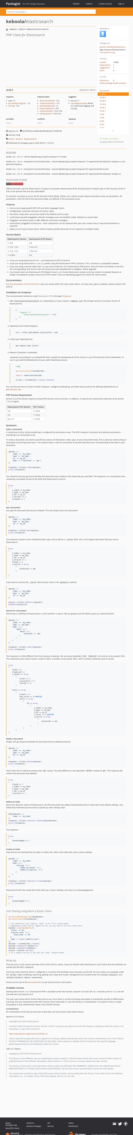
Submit (89, 3)
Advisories (104, 80)
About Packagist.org (11, 1124)
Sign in (121, 3)
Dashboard (73, 1126)
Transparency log (107, 52)
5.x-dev (103, 104)
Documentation (34, 982)
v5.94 (102, 117)
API (48, 1123)
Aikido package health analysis (113, 83)
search (20, 139)
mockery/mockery (47, 103)
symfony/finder (46, 111)
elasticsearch (31, 139)
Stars (102, 70)
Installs (103, 62)
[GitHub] (126, 1124)
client (12, 139)
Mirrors (50, 1126)
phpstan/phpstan (47, 106)
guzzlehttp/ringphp (16, 103)
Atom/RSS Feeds (12, 1128)
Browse (76, 3)
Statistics (30, 1123)
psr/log (11, 106)
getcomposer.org (13, 389)
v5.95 (102, 114)
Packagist (13, 4)
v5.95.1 (103, 111)
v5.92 (102, 124)
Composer (66, 296)
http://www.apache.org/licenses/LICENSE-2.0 (28, 1033)
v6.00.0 (103, 101)
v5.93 (102, 121)
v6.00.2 (103, 97)
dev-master (104, 90)
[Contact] (114, 1124)
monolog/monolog (79, 103)
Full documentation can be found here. (23, 284)
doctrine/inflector (47, 100)
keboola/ (16, 21)
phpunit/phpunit (47, 108)
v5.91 (102, 128)
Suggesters (104, 67)
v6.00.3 (103, 94)
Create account (105, 3)
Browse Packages (33, 1126)
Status (71, 1123)
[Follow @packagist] (120, 1124)
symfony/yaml (46, 113)
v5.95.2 (103, 107)
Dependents (105, 65)
